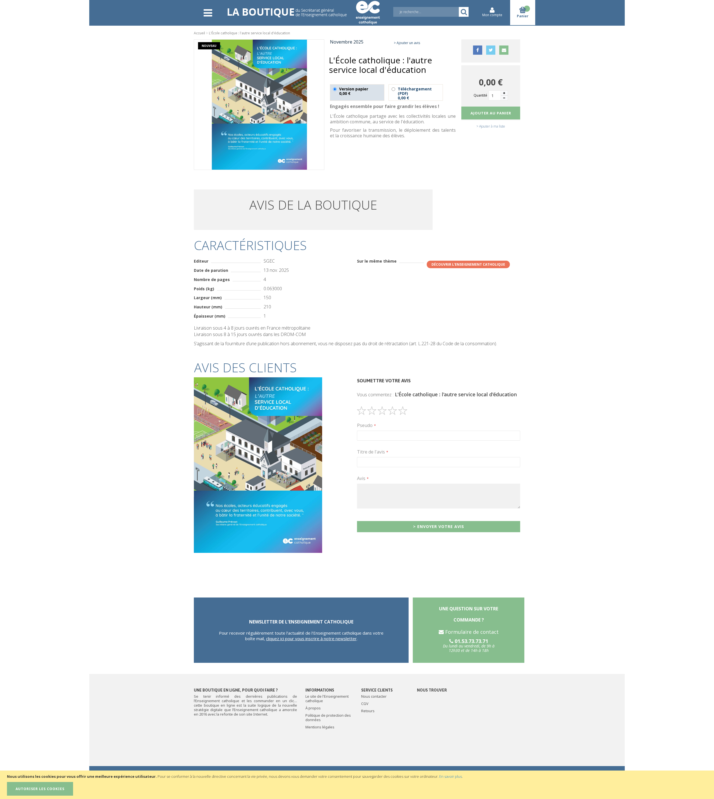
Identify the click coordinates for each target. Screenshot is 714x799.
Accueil (199, 33)
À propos (313, 708)
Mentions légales (319, 727)
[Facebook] (477, 54)
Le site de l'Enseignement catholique (327, 698)
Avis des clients (245, 367)
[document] (357, 785)
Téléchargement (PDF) (415, 93)
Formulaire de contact (471, 631)
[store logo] (303, 9)
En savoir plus (450, 776)
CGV (364, 703)
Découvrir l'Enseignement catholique (468, 264)
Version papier (353, 91)
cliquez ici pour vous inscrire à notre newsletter (311, 638)
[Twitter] (490, 54)
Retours (368, 710)
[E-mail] (503, 54)
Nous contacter (374, 696)
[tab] (357, 367)
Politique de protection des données (328, 717)
